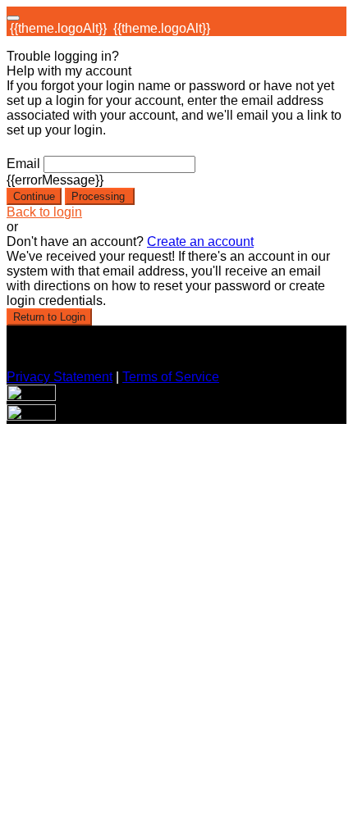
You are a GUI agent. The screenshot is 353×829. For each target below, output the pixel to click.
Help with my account (69, 71)
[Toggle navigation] (13, 18)
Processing (99, 196)
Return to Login (49, 317)
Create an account (200, 241)
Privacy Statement (59, 377)
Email (23, 164)
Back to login (44, 212)
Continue (34, 196)
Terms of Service (170, 377)
